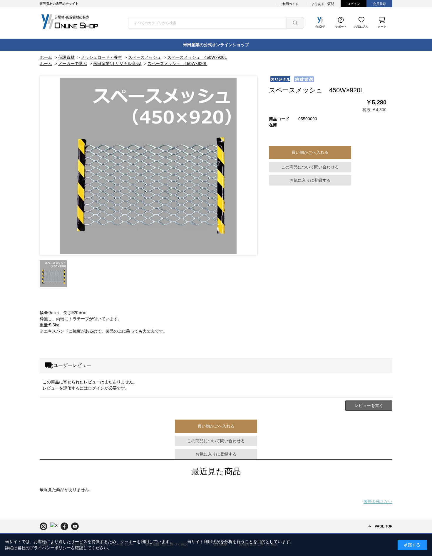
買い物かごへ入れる (310, 152)
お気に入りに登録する (310, 180)
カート (382, 26)
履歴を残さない (378, 501)
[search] (295, 23)
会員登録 (379, 4)
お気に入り (361, 26)
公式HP (320, 26)
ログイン (353, 4)
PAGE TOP (383, 526)
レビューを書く (368, 405)
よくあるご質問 (323, 4)
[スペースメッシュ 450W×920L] (53, 273)
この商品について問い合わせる (310, 167)
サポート (341, 26)
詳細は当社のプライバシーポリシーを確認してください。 (58, 547)
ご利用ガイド (289, 4)
